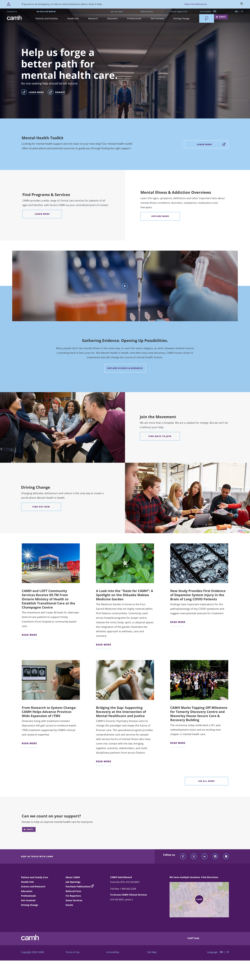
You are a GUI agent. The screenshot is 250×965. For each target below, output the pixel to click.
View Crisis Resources (195, 4)
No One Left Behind (46, 11)
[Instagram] (215, 856)
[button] (47, 18)
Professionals (28, 895)
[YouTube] (226, 856)
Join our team (117, 11)
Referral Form (147, 11)
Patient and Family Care (34, 877)
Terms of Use (72, 952)
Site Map (151, 952)
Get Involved (28, 900)
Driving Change (29, 905)
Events (69, 905)
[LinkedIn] (204, 856)
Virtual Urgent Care (179, 11)
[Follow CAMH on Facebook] (183, 856)
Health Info (27, 881)
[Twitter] (194, 856)
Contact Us (12, 11)
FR (242, 11)
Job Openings (73, 881)
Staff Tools (193, 938)
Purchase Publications (78, 886)
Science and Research (33, 886)
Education (26, 891)
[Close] (241, 4)
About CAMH (73, 877)
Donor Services (74, 900)
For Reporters (73, 895)
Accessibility (205, 11)
